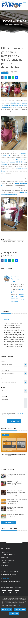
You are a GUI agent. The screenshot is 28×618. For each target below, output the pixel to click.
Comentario (4, 396)
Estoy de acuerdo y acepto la (13, 414)
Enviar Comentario (14, 421)
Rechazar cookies (20, 609)
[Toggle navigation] (24, 3)
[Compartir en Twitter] (6, 77)
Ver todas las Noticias (8, 522)
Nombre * (3, 361)
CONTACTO (5, 565)
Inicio (6, 24)
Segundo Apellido (5, 378)
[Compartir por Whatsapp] (13, 77)
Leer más (18, 605)
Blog (10, 24)
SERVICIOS (5, 557)
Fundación (4, 244)
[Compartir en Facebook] (2, 77)
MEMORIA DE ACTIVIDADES (9, 555)
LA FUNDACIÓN (6, 552)
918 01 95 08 (6, 578)
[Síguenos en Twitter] (10, 592)
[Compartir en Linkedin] (9, 77)
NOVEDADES (5, 562)
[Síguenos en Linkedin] (17, 592)
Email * (3, 387)
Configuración (14, 613)
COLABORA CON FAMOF (8, 560)
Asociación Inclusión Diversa (8, 241)
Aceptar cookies (6, 609)
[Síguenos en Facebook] (4, 592)
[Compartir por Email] (16, 77)
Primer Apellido (5, 370)
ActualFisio (20, 241)
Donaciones (8, 239)
